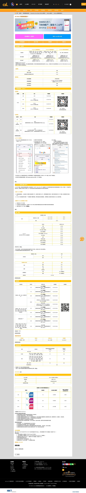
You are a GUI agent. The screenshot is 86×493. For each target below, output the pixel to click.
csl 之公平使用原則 (29, 481)
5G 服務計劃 (12, 471)
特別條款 (44, 481)
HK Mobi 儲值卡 (49, 13)
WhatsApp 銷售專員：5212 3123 (40, 463)
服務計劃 (25, 10)
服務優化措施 (50, 481)
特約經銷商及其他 (26, 13)
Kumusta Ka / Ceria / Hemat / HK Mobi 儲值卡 (38, 13)
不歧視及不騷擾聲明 (72, 481)
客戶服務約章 (65, 481)
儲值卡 (62, 10)
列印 (18, 454)
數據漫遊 (43, 10)
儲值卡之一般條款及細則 (19, 448)
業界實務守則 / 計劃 (57, 481)
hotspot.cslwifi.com (31, 177)
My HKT (12, 466)
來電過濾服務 (29, 81)
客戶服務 (40, 4)
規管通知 (35, 481)
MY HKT (33, 4)
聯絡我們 (47, 4)
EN (58, 4)
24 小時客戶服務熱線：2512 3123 (40, 464)
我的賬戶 (12, 467)
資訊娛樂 (56, 10)
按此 (21, 246)
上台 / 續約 (12, 469)
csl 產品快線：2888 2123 (39, 461)
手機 (31, 10)
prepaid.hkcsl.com (53, 381)
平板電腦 (36, 10)
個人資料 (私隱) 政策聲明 (20, 481)
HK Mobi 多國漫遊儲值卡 (58, 13)
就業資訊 (78, 481)
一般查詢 (24, 463)
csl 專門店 (24, 466)
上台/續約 (27, 4)
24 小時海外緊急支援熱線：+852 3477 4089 (42, 467)
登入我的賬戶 (67, 4)
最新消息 (18, 10)
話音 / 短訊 (36, 41)
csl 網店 (11, 464)
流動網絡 (50, 10)
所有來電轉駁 (29, 78)
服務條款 (39, 481)
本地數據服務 (22, 41)
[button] (83, 4)
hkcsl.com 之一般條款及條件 (9, 481)
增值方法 (64, 41)
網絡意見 (24, 467)
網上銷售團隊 (25, 464)
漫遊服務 (50, 41)
